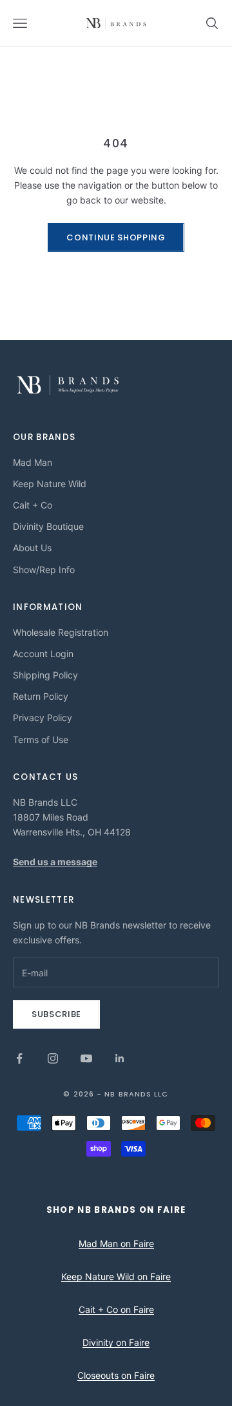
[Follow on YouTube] (86, 1058)
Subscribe (56, 1014)
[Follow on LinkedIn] (119, 1058)
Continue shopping (115, 237)
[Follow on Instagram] (52, 1058)
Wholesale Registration (60, 632)
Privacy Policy (42, 717)
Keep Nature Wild (49, 483)
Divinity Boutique (48, 526)
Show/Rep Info (44, 569)
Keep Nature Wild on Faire (116, 1276)
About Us (32, 547)
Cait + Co (32, 504)
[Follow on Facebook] (19, 1058)
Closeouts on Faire (116, 1375)
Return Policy (40, 696)
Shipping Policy (45, 674)
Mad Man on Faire (116, 1243)
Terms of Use (40, 739)
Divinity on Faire (116, 1342)
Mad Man (32, 462)
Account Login (43, 653)
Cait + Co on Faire (116, 1309)
